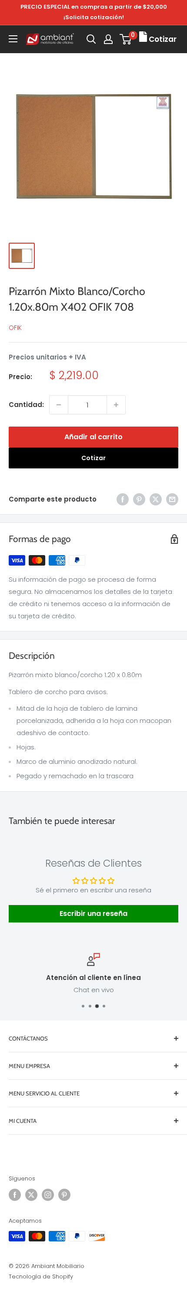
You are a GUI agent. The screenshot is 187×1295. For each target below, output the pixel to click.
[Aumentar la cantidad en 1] (116, 405)
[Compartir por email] (172, 499)
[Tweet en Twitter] (156, 499)
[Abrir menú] (13, 38)
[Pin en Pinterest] (139, 499)
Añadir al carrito (93, 437)
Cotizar (93, 458)
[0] (125, 39)
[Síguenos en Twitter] (31, 1195)
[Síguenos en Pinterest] (64, 1195)
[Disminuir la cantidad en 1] (59, 405)
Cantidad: (26, 404)
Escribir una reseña (93, 914)
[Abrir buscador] (91, 39)
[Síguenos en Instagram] (48, 1195)
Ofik (15, 327)
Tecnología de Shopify (41, 1276)
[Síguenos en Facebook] (15, 1195)
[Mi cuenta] (108, 39)
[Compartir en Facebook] (123, 499)
